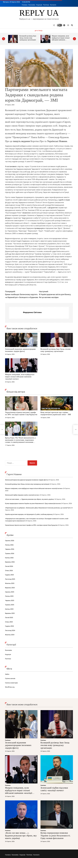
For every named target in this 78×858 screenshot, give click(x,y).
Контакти (53, 5)
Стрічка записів (10, 678)
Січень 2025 (9, 622)
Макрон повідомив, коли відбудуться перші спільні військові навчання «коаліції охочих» (28, 39)
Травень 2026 (9, 553)
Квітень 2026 (9, 558)
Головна (24, 5)
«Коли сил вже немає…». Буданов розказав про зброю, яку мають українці (29, 499)
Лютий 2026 (9, 566)
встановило (12, 166)
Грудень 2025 (9, 575)
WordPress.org (9, 687)
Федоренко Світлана (32, 312)
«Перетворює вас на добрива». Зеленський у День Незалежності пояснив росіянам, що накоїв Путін (38, 508)
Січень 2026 (9, 570)
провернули (39, 228)
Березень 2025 (10, 613)
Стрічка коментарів (11, 683)
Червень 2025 (9, 600)
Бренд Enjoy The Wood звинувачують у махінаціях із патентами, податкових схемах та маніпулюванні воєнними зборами (20, 441)
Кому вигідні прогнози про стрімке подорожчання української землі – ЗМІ (56, 413)
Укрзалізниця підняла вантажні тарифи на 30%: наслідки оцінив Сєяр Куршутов (21, 413)
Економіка (31, 5)
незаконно (26, 213)
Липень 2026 (9, 545)
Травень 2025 (9, 605)
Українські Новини (57, 141)
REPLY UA (39, 13)
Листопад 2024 (10, 630)
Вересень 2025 (10, 587)
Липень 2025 (9, 596)
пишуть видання (21, 141)
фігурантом (53, 207)
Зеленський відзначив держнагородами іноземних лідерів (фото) (20, 350)
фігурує (8, 218)
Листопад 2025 (10, 579)
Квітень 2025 (9, 609)
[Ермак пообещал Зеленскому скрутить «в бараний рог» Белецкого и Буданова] (2, 429)
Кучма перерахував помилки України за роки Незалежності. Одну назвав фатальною (33, 503)
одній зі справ (64, 200)
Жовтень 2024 (9, 634)
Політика (46, 5)
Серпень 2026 (9, 540)
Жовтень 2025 (9, 583)
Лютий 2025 (9, 617)
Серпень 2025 (9, 592)
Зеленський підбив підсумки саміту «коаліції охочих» (60, 38)
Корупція (39, 5)
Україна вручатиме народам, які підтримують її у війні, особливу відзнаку (29, 514)
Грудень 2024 (9, 626)
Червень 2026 (9, 549)
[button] (3, 38)
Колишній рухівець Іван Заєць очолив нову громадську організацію (56, 350)
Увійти (7, 674)
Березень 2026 (10, 562)
